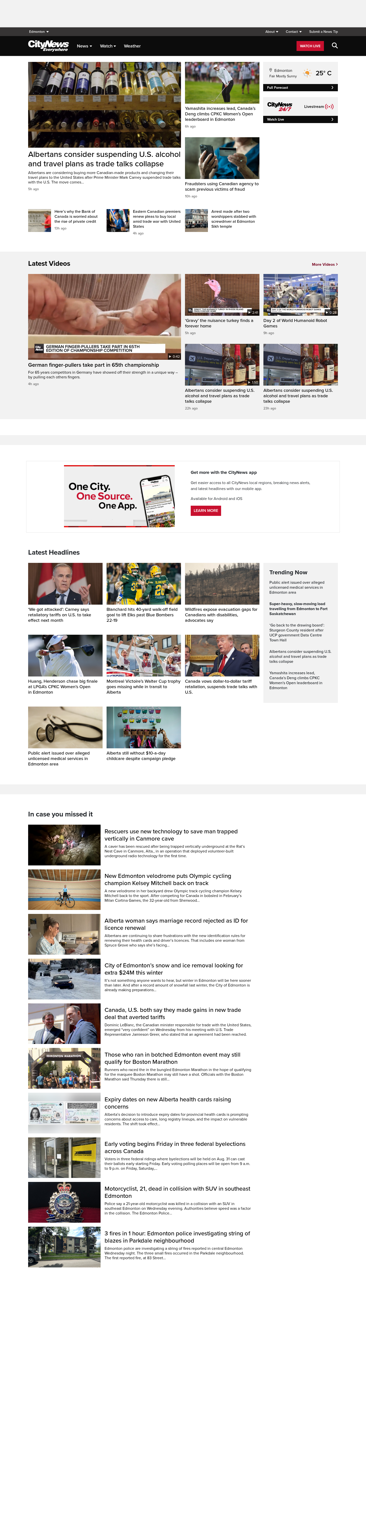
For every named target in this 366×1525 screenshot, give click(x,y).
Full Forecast (277, 88)
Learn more (206, 510)
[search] (335, 46)
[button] (271, 31)
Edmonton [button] (37, 32)
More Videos (323, 264)
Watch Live (310, 46)
